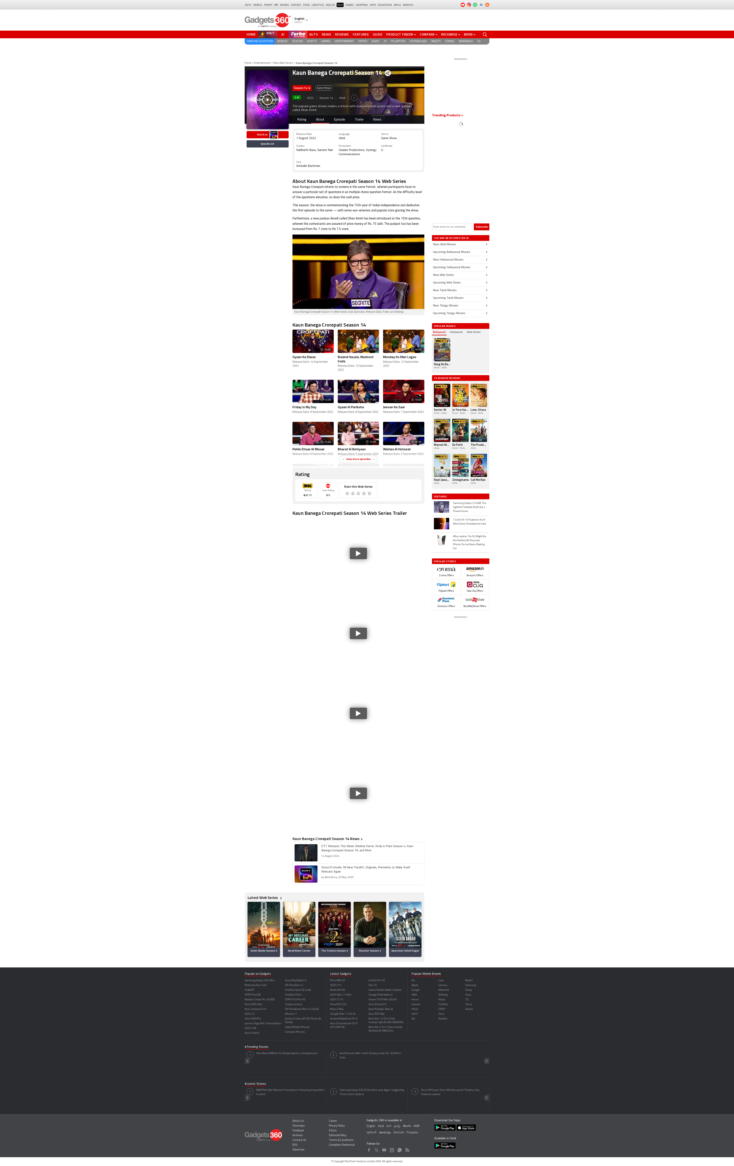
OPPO (441, 1009)
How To (312, 41)
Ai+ (413, 980)
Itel (413, 1018)
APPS (373, 5)
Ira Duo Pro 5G (377, 980)
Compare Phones (295, 1032)
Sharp (468, 990)
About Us (298, 1121)
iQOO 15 (250, 1014)
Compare (427, 34)
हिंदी (276, 5)
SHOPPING (362, 5)
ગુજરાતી (371, 1132)
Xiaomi (469, 1009)
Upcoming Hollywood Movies (451, 267)
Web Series (474, 332)
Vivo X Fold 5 (252, 1033)
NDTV (248, 5)
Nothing (442, 994)
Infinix (415, 1009)
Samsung (470, 985)
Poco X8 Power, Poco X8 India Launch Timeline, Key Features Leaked (450, 1092)
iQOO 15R (250, 1028)
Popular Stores (445, 561)
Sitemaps (298, 1125)
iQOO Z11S (336, 999)
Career (333, 1121)
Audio (375, 41)
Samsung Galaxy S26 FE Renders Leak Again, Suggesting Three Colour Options (372, 1092)
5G (479, 41)
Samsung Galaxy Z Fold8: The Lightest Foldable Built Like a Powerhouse (469, 507)
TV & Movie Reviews (447, 378)
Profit (268, 5)
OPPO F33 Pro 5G (295, 999)
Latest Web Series (263, 897)
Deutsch (399, 1132)
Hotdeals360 (418, 41)
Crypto (362, 41)
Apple (415, 985)
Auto (313, 34)
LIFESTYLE (318, 5)
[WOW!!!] (370, 494)
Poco (441, 1014)
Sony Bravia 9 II (377, 1004)
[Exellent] (359, 494)
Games (349, 5)
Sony (468, 994)
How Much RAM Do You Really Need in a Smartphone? (287, 1053)
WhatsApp (399, 1149)
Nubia (441, 999)
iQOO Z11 (336, 985)
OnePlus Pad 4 (293, 994)
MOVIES (284, 5)
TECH (340, 5)
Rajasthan (385, 5)
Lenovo (442, 985)
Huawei (416, 1004)
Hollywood (456, 332)
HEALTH (330, 5)
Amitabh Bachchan (308, 166)
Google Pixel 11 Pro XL (343, 1014)
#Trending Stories (256, 1047)
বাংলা (388, 1126)
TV (385, 41)
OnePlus (443, 1004)
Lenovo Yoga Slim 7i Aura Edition (263, 1023)
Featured (440, 496)
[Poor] (348, 494)
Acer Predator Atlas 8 (381, 1009)
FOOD (306, 5)
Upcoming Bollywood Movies (451, 252)
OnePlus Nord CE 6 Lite (298, 990)
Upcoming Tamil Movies (448, 298)
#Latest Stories (255, 1083)
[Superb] (364, 494)
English (371, 1126)
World (257, 5)
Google (416, 990)
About (320, 119)
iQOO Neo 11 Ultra (340, 994)
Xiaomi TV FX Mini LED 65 (383, 999)
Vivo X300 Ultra (253, 1004)
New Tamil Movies (445, 290)
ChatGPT (249, 990)
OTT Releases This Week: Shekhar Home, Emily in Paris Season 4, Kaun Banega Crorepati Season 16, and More (367, 848)
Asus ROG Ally (377, 1014)
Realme (442, 1018)
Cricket (296, 5)
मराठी (416, 1126)
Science (449, 41)
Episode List (267, 144)
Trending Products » (447, 115)
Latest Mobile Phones (297, 1027)
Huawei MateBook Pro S (344, 1018)
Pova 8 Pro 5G (338, 1004)
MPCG (397, 5)
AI (283, 34)
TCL (467, 999)
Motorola (443, 990)
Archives (297, 1135)
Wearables (466, 41)
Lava (441, 980)
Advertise (298, 1149)
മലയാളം (385, 1132)
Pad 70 (373, 985)
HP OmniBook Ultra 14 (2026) (302, 1009)
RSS (295, 1145)
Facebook (369, 1149)
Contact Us (299, 1140)
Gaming (325, 41)
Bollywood (439, 332)
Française (412, 1132)
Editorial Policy (337, 1135)
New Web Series (283, 63)
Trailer (359, 119)
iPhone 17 (291, 1014)
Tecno (468, 1004)
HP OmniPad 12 (294, 985)
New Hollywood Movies (448, 259)
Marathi (408, 5)
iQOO (415, 1014)
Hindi (381, 1126)
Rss (407, 1149)
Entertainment (344, 41)
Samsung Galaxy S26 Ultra (259, 980)
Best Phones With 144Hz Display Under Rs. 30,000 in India (370, 1055)
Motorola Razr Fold (255, 985)
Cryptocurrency (293, 1004)
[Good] (353, 494)
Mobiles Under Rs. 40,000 (260, 999)
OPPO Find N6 (253, 994)
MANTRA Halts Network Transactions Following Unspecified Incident (290, 1092)
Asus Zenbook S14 (255, 1009)
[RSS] (487, 5)
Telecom (297, 41)
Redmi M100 (337, 990)
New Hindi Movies (444, 244)
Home (251, 34)
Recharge (449, 34)
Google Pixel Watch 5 (380, 994)
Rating (301, 119)
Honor (415, 999)
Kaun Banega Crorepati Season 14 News (326, 839)
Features (361, 34)
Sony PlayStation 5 (295, 980)
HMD (414, 994)
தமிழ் (397, 1126)
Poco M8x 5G (337, 980)
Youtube (384, 1149)
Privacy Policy (337, 1125)
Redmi (469, 980)
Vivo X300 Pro (253, 1018)
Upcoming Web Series (447, 282)
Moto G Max (336, 1009)
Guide (377, 34)
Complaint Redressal (342, 1145)
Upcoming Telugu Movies (449, 313)
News (326, 34)
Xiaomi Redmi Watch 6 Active (385, 990)
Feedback (298, 1130)
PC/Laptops (398, 41)
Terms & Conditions (341, 1140)
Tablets (436, 41)
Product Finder (399, 34)
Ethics (333, 1130)
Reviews (342, 34)
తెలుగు (407, 1126)
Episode (339, 119)
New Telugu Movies (445, 305)
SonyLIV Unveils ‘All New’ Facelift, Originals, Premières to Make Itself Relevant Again (365, 869)
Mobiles (282, 41)
